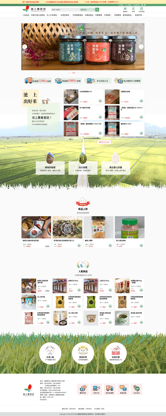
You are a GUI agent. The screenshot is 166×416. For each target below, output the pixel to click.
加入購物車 (100, 101)
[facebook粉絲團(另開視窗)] (142, 5)
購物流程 (83, 393)
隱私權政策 (43, 399)
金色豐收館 (136, 5)
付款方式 (96, 393)
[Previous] (24, 46)
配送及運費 (110, 393)
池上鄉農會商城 (38, 10)
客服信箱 (123, 393)
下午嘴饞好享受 (50, 358)
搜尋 (97, 10)
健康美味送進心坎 (116, 358)
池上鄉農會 (128, 5)
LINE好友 (136, 393)
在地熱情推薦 (83, 358)
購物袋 (125, 11)
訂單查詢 (141, 11)
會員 (133, 11)
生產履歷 (120, 5)
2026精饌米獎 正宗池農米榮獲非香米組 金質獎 (48, 2)
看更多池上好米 (104, 142)
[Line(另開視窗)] (145, 5)
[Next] (141, 46)
